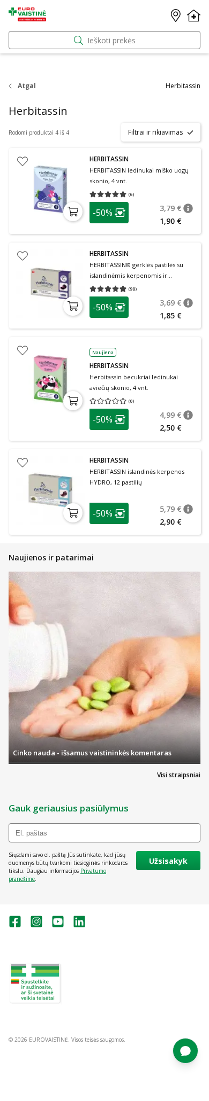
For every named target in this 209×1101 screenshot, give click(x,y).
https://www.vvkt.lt (90, 1000)
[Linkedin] (79, 925)
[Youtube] (57, 925)
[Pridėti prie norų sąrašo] (22, 161)
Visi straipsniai (178, 774)
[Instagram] (36, 925)
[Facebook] (15, 925)
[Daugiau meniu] (193, 15)
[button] (109, 212)
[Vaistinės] (176, 15)
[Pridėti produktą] (73, 211)
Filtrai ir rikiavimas (155, 132)
